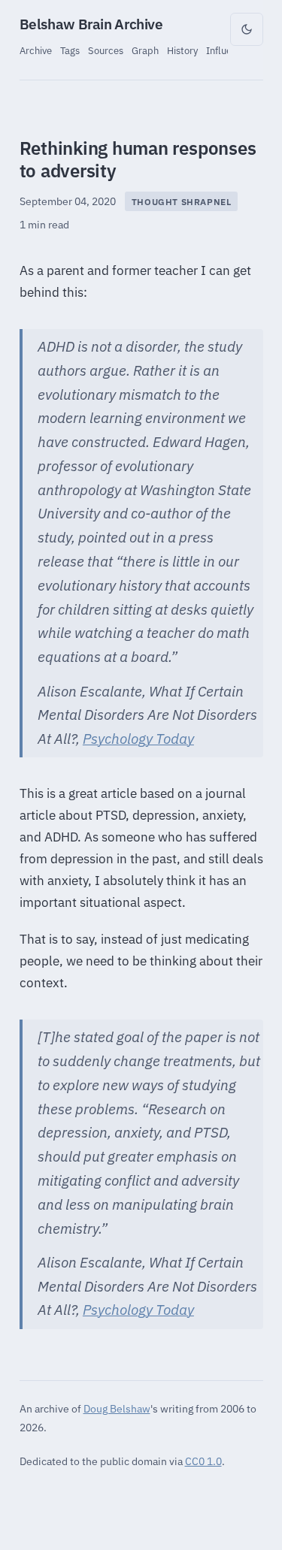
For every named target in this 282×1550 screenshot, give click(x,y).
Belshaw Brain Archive (91, 24)
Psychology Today (138, 739)
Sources (105, 50)
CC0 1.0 (203, 1461)
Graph (145, 50)
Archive (36, 50)
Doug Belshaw (116, 1408)
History (182, 50)
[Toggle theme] (246, 29)
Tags (70, 50)
